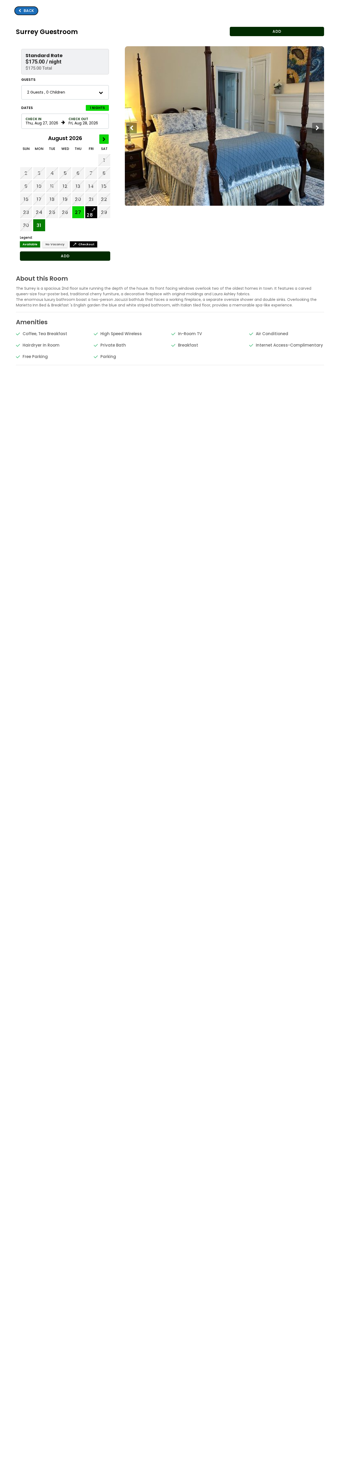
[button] (65, 61)
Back (26, 10)
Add (65, 256)
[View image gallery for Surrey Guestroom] (225, 204)
